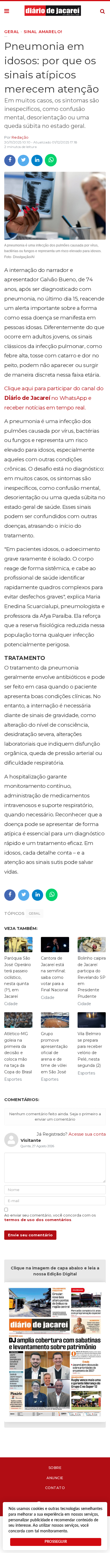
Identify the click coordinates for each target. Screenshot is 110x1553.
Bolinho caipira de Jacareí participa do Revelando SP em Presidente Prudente (92, 977)
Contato (55, 1488)
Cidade (11, 1003)
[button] (6, 11)
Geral (34, 913)
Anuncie (55, 1478)
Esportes (13, 1079)
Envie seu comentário (30, 1235)
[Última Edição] (55, 1353)
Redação (20, 137)
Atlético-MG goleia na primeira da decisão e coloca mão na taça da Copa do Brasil (18, 1052)
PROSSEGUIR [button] (56, 1541)
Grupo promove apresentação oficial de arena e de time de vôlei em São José (54, 1052)
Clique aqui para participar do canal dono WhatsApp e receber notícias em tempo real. (53, 398)
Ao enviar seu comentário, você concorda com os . (50, 1217)
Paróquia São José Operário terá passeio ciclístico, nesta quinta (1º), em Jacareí (17, 977)
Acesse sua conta (87, 1134)
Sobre (55, 1468)
